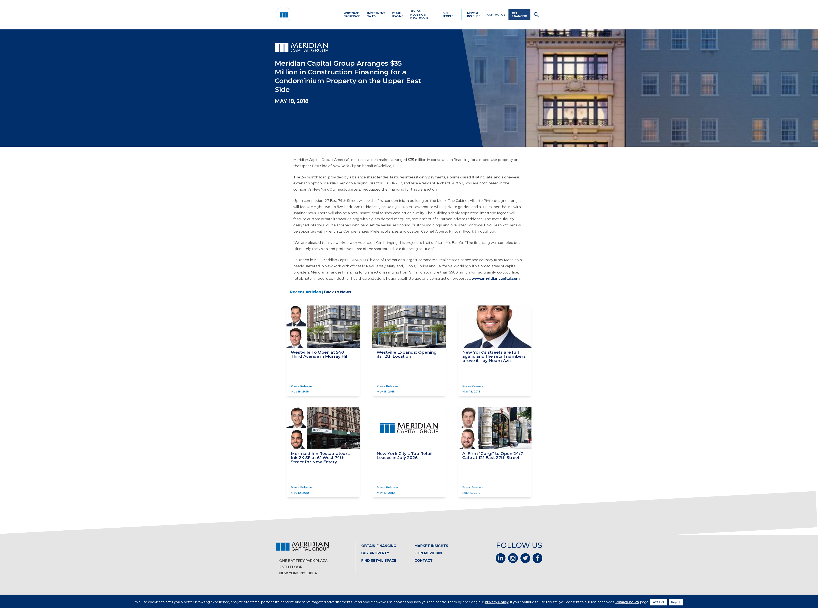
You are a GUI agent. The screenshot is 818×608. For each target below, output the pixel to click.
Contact (424, 561)
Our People (447, 15)
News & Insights (473, 15)
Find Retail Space (378, 561)
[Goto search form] (536, 14)
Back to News (337, 292)
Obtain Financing (378, 546)
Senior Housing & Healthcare (419, 14)
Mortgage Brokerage (351, 15)
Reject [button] (675, 602)
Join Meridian (428, 553)
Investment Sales (376, 15)
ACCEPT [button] (658, 602)
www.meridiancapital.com (496, 278)
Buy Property (375, 553)
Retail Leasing (397, 15)
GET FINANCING (519, 15)
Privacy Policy (496, 602)
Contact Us (496, 14)
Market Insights (431, 546)
